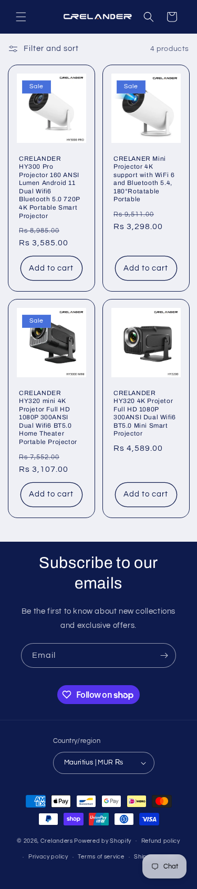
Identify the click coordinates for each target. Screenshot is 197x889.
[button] (21, 16)
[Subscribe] (163, 655)
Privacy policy (48, 857)
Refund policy (160, 841)
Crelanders (56, 840)
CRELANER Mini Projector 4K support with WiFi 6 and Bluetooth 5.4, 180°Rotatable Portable (143, 179)
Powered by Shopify (102, 840)
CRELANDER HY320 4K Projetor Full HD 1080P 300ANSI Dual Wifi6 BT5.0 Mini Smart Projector (144, 413)
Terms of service (101, 857)
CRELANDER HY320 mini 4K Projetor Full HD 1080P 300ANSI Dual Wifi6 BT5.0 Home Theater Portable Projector (48, 417)
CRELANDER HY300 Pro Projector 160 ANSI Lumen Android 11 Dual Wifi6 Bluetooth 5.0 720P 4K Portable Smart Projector (49, 187)
